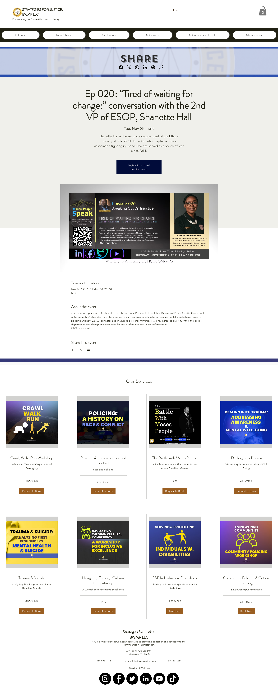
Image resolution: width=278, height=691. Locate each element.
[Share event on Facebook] (72, 350)
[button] (263, 11)
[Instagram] (105, 679)
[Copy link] (161, 67)
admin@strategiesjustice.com (140, 661)
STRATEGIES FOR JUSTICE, (42, 9)
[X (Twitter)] (129, 67)
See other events (139, 169)
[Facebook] (121, 67)
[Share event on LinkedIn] (88, 350)
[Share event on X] (80, 350)
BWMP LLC (30, 14)
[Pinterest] (153, 67)
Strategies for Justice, (139, 632)
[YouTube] (159, 679)
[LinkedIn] (145, 67)
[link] (31, 458)
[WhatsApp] (137, 67)
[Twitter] (132, 679)
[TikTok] (173, 679)
